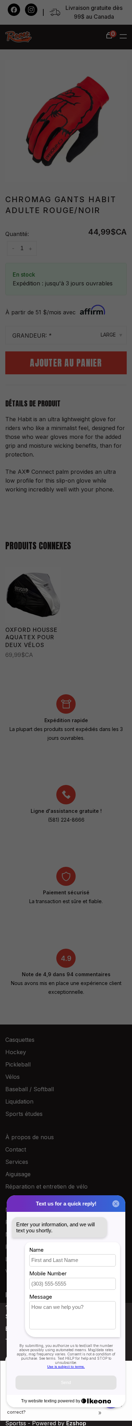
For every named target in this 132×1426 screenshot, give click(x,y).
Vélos (12, 1076)
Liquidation (19, 1101)
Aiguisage (18, 1174)
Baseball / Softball (29, 1089)
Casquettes (19, 1039)
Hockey (15, 1052)
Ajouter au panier (66, 362)
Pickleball (18, 1064)
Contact (15, 1149)
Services (16, 1161)
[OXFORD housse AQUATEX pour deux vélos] (33, 595)
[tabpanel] (66, 121)
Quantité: (17, 233)
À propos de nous (29, 1137)
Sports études (24, 1113)
